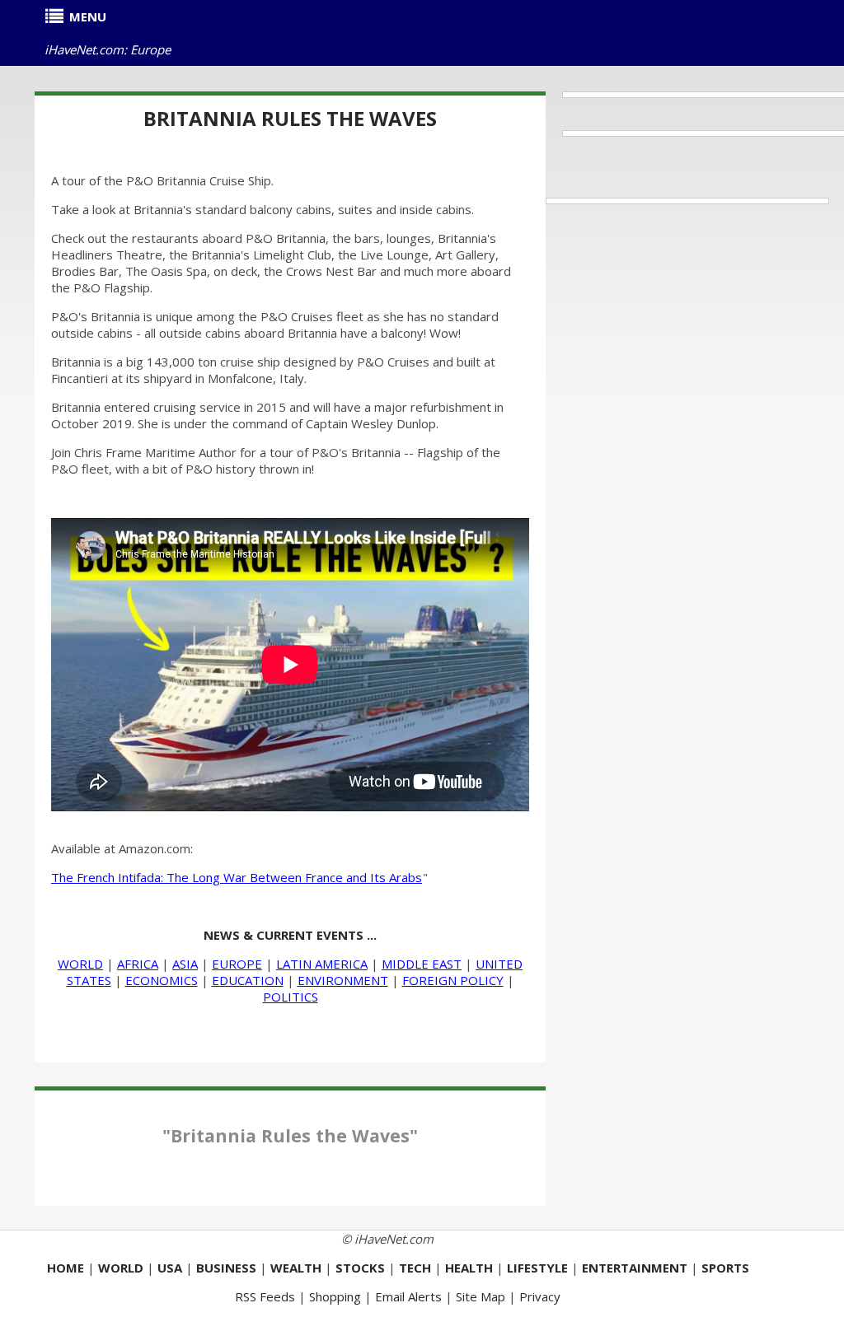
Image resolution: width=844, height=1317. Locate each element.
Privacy (539, 1296)
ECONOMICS (161, 980)
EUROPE (237, 963)
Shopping (335, 1296)
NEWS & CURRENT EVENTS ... (290, 935)
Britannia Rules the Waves (290, 118)
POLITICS (290, 996)
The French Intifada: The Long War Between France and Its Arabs (236, 877)
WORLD (80, 963)
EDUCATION (248, 980)
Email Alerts (408, 1296)
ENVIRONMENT (343, 980)
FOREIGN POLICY (453, 980)
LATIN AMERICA (322, 963)
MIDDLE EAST (422, 963)
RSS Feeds (265, 1296)
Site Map (480, 1296)
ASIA (185, 963)
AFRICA (137, 963)
